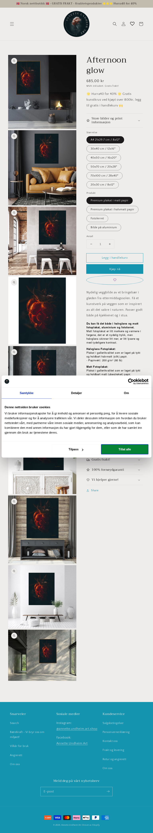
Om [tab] (126, 393)
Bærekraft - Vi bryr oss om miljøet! (27, 735)
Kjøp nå (114, 269)
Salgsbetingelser (113, 723)
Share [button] (95, 490)
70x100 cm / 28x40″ (104, 175)
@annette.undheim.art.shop (76, 729)
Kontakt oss (110, 741)
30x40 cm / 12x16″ (103, 148)
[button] (12, 24)
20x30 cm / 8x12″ (103, 184)
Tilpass (73, 449)
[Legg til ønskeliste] (114, 280)
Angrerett (16, 755)
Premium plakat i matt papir (109, 200)
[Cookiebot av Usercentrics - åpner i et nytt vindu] (131, 381)
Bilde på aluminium (104, 227)
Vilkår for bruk (19, 746)
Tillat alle (125, 449)
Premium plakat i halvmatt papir (112, 209)
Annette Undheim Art (72, 743)
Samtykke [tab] (26, 393)
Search (14, 723)
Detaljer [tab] (76, 393)
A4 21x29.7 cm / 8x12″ (105, 139)
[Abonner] (108, 791)
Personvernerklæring (116, 732)
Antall (89, 236)
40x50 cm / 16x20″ (104, 157)
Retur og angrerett (114, 759)
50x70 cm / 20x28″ (104, 166)
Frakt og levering (113, 750)
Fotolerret (97, 218)
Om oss (15, 764)
